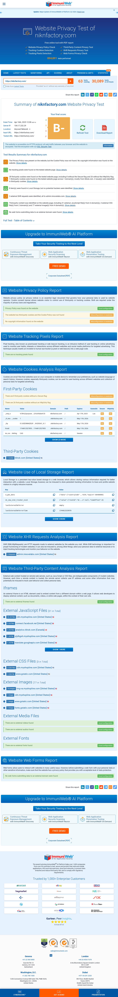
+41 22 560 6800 (28, 960)
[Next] (117, 12)
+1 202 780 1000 (28, 976)
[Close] (114, 10)
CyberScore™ (19, 995)
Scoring (58, 73)
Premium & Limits (85, 73)
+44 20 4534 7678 (85, 960)
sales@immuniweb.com (59, 951)
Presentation (98, 995)
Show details (21, 163)
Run (70, 81)
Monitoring (36, 73)
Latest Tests (19, 73)
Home (6, 73)
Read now (80, 12)
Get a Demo (59, 995)
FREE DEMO (59, 266)
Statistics (104, 72)
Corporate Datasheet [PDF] (59, 276)
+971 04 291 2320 (85, 976)
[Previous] (1, 12)
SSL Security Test (44, 147)
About (69, 73)
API (48, 73)
